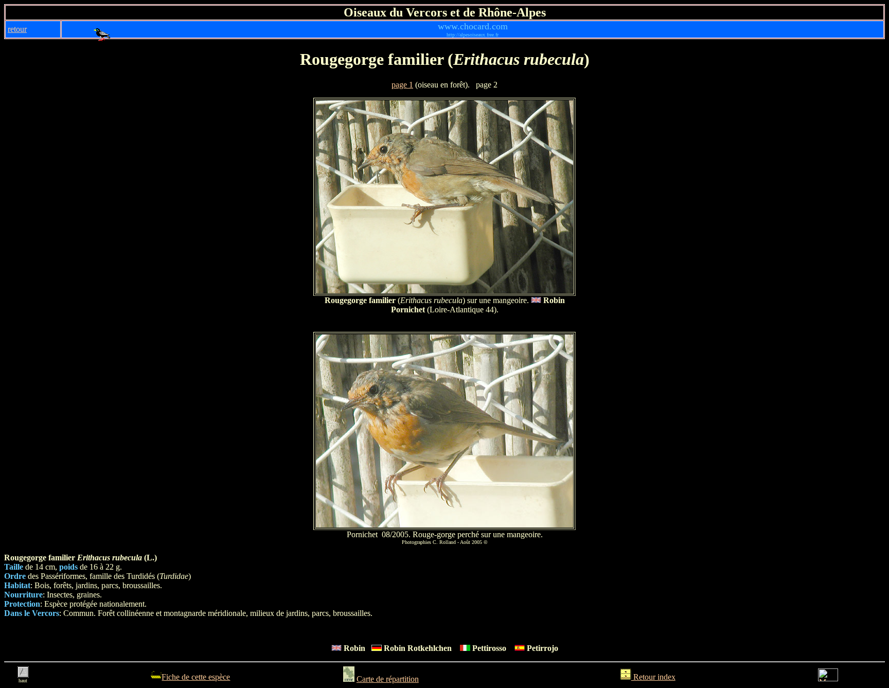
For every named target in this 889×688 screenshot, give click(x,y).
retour (17, 29)
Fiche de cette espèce (196, 677)
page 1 (402, 84)
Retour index (653, 677)
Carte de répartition (388, 679)
